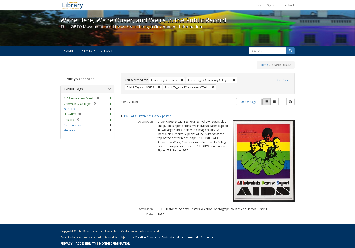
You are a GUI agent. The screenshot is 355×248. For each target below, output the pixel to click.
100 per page (248, 102)
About (107, 51)
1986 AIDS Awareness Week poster (147, 116)
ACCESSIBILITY (86, 243)
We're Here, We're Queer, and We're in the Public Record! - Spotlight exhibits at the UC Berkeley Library (72, 5)
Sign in (271, 5)
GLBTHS (69, 109)
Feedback (288, 5)
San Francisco (73, 125)
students (69, 130)
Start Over (282, 80)
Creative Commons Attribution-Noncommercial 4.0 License (174, 237)
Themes (86, 51)
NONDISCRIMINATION (114, 243)
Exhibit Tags (73, 89)
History (256, 5)
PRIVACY (66, 243)
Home (68, 51)
